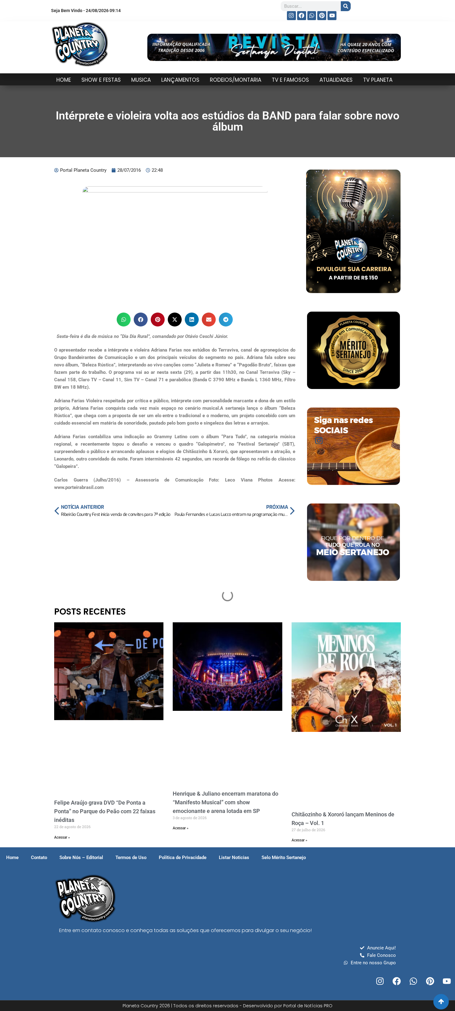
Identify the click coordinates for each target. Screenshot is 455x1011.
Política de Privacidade (182, 857)
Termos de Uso (130, 857)
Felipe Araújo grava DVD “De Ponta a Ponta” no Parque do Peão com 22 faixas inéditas (104, 811)
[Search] (346, 6)
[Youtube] (331, 15)
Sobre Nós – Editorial (81, 857)
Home (12, 857)
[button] (124, 319)
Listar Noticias (234, 857)
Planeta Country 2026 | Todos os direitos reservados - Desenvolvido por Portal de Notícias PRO (227, 1006)
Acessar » (62, 837)
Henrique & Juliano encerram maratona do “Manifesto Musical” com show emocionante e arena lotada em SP (225, 802)
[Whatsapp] (311, 15)
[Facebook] (301, 15)
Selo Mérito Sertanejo (284, 857)
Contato (39, 857)
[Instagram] (291, 15)
